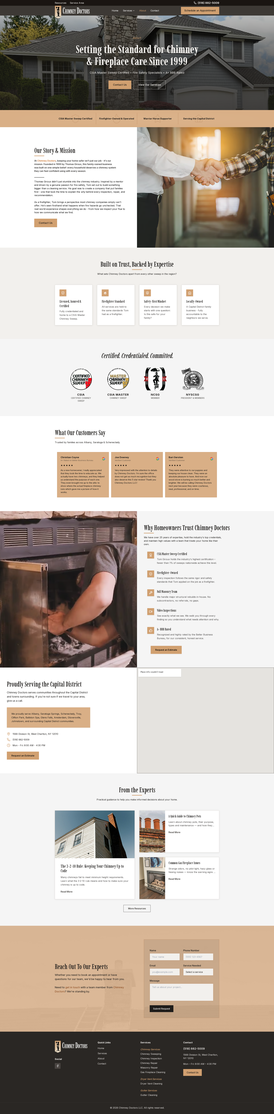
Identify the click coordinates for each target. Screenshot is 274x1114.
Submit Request (161, 1008)
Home (115, 10)
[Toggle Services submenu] (134, 11)
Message (155, 980)
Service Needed (192, 965)
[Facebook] (58, 1066)
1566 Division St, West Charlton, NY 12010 (35, 733)
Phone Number (191, 950)
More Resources (137, 908)
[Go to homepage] (71, 1047)
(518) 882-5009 (21, 739)
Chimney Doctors (46, 160)
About (142, 10)
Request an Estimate (166, 649)
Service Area (77, 2)
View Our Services (149, 84)
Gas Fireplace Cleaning (152, 1072)
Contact (155, 10)
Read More (66, 891)
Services (127, 10)
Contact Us (120, 84)
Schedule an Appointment (200, 10)
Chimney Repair (149, 1063)
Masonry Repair (149, 1067)
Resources (60, 2)
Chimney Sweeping (150, 1053)
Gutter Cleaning (148, 1095)
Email (153, 965)
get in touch (72, 987)
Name (153, 950)
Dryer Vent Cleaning (151, 1083)
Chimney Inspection (151, 1058)
